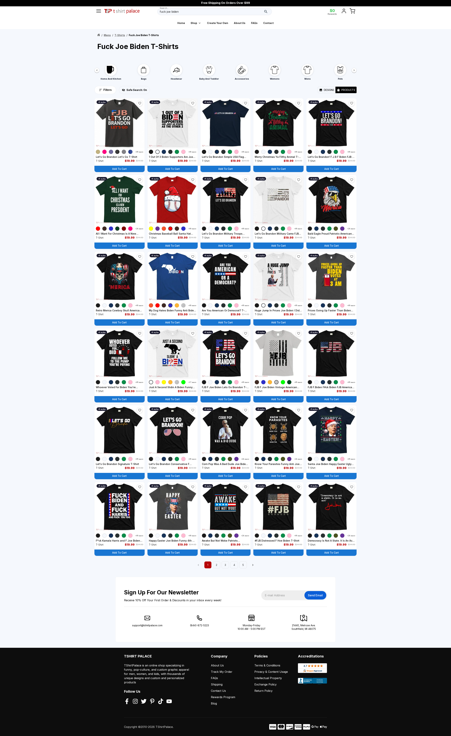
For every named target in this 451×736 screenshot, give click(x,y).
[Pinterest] (152, 701)
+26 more (139, 229)
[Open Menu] (98, 12)
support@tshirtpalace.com (147, 625)
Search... (164, 8)
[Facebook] (127, 701)
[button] (140, 103)
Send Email (315, 595)
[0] (352, 12)
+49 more (139, 152)
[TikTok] (160, 701)
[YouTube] (169, 701)
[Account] (344, 12)
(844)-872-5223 (199, 625)
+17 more (192, 382)
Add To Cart (119, 168)
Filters (107, 89)
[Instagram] (135, 701)
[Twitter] (144, 701)
